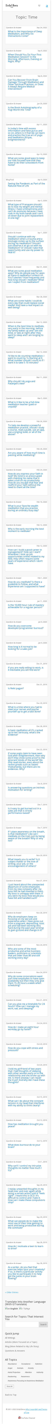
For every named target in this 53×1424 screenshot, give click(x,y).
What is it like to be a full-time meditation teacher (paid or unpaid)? (23, 404)
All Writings (10, 1337)
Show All (9, 1386)
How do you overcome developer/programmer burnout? (26, 627)
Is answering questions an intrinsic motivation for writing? (26, 788)
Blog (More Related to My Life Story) (22, 1346)
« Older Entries (11, 1292)
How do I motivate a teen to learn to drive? (25, 1247)
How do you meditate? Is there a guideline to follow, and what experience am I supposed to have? (26, 584)
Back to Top (10, 1394)
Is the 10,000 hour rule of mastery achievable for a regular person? (26, 606)
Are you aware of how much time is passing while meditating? (26, 454)
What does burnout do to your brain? (24, 1146)
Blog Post (10, 179)
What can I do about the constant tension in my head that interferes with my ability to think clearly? (26, 1103)
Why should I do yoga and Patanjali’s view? (21, 382)
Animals (20, 1368)
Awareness (25, 1377)
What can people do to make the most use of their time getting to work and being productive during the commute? (26, 1224)
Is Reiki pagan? (16, 688)
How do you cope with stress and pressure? (25, 1049)
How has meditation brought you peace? (25, 1125)
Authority (39, 1372)
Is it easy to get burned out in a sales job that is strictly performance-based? (24, 810)
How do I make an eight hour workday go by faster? (23, 1028)
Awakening (12, 1377)
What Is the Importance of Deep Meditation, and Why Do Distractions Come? (25, 33)
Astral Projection (14, 1372)
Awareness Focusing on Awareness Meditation (26, 1381)
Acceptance (25, 1364)
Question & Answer (13, 27)
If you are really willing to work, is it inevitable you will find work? (25, 668)
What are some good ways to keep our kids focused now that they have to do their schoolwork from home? (26, 161)
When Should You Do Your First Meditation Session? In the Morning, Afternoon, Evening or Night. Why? (25, 58)
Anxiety (31, 1368)
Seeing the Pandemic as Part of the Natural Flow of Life (26, 184)
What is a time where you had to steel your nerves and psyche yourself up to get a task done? (25, 709)
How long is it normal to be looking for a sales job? (22, 647)
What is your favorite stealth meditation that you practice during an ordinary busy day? (23, 508)
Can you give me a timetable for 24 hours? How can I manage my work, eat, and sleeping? (26, 1006)
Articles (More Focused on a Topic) (21, 1342)
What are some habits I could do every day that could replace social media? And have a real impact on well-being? (26, 304)
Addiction (38, 1364)
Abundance (12, 1364)
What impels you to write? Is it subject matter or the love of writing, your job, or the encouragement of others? (24, 863)
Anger (10, 1368)
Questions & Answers (15, 1350)
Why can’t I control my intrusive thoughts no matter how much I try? (25, 1168)
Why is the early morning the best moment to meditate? (26, 530)
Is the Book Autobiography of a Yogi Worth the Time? (24, 108)
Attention (28, 1372)
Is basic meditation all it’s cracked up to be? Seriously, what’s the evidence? (25, 732)
